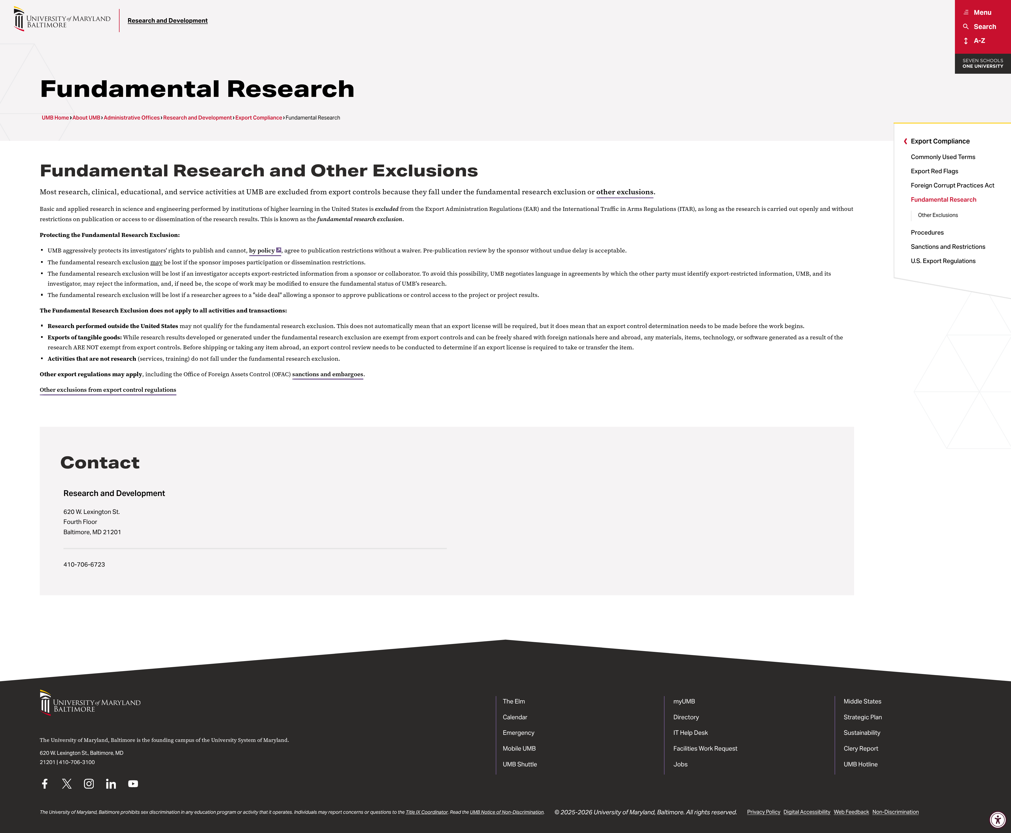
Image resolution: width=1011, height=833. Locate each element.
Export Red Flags (934, 171)
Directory (686, 717)
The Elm (514, 701)
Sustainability (862, 732)
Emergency (518, 732)
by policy (262, 250)
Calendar (515, 717)
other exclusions (624, 192)
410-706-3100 (77, 762)
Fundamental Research (944, 199)
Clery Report (861, 748)
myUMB (684, 701)
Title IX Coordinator (427, 812)
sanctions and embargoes (327, 374)
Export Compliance (258, 117)
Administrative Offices (132, 117)
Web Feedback (851, 812)
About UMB (86, 117)
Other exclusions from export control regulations (108, 390)
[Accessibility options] (998, 820)
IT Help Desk (690, 732)
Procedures (927, 232)
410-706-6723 (84, 564)
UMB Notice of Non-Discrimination (507, 812)
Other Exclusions (938, 215)
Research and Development (168, 20)
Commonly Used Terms (943, 157)
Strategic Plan (863, 717)
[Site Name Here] (62, 18)
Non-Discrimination (896, 812)
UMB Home (55, 117)
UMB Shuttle (520, 764)
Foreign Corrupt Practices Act (952, 185)
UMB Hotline (861, 764)
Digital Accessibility (807, 812)
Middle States (862, 701)
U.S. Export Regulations (943, 261)
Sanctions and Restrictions (948, 246)
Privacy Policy (763, 812)
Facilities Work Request (705, 748)
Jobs (680, 764)
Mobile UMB (519, 748)
